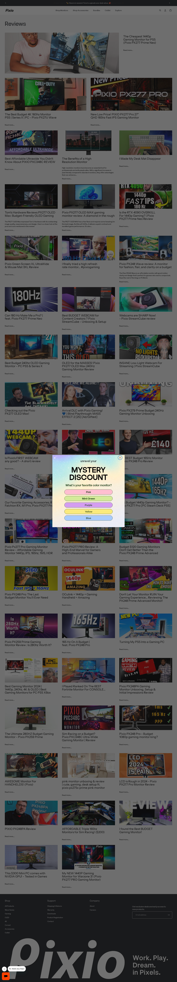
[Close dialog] (120, 457)
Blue (88, 518)
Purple (88, 505)
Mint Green (88, 498)
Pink (88, 492)
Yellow (88, 511)
